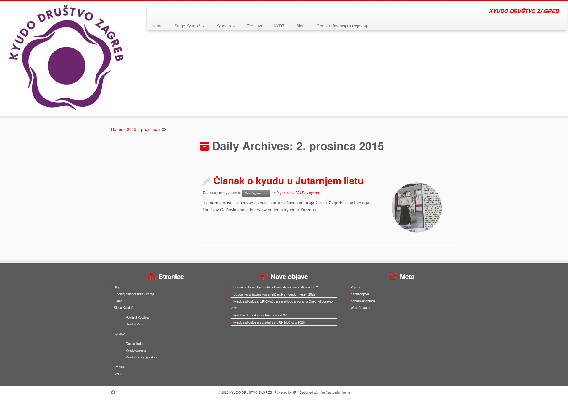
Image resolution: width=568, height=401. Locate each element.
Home (157, 26)
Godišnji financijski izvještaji (342, 26)
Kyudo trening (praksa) (142, 357)
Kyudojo (224, 26)
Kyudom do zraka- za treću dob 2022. (260, 315)
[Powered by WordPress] (295, 391)
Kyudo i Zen (134, 324)
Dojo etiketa (134, 343)
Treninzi (254, 26)
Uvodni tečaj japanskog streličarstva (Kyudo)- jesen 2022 (274, 294)
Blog (300, 26)
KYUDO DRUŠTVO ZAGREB (250, 392)
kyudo (314, 192)
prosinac (149, 129)
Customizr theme (338, 392)
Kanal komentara (363, 300)
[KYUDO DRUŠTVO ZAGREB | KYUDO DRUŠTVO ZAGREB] (65, 58)
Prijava (355, 287)
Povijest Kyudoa (137, 317)
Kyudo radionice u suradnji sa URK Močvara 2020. (269, 322)
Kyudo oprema (136, 350)
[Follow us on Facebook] (115, 392)
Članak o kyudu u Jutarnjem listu (288, 180)
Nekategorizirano (256, 193)
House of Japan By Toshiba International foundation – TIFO (275, 287)
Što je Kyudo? (188, 26)
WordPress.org (361, 307)
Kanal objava (360, 293)
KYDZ (279, 26)
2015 (131, 129)
